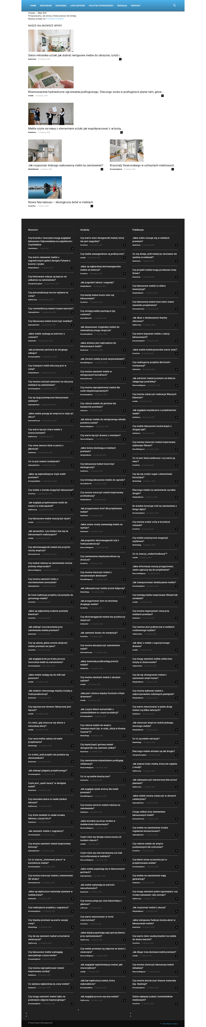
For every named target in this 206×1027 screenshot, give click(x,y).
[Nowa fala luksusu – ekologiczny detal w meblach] (60, 187)
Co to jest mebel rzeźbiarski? (44, 461)
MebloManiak (33, 169)
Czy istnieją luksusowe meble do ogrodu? (102, 479)
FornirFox (31, 206)
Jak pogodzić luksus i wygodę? (97, 282)
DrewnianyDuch (116, 169)
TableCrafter (137, 634)
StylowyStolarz (33, 312)
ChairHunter (33, 248)
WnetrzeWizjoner (34, 570)
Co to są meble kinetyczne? (95, 776)
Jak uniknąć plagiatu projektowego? (47, 770)
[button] (174, 5)
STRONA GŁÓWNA (54, 19)
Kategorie (60, 5)
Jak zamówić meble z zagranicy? (46, 831)
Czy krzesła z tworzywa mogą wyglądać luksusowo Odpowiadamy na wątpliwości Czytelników (50, 241)
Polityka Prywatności (101, 5)
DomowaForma (34, 420)
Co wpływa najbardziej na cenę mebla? (49, 983)
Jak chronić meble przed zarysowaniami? (102, 358)
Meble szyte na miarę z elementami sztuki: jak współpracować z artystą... (75, 128)
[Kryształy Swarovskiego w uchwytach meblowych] (142, 150)
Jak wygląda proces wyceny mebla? (99, 996)
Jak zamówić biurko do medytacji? (99, 632)
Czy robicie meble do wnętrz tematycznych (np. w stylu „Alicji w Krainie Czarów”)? (102, 728)
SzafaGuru (32, 132)
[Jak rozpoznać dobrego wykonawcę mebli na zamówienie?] (65, 150)
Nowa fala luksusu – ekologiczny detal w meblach (60, 202)
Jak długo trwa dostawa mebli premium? (154, 952)
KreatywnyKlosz (34, 357)
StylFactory (32, 300)
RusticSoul (32, 59)
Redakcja (122, 5)
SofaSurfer (32, 341)
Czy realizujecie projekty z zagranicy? (48, 907)
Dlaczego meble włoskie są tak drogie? (153, 751)
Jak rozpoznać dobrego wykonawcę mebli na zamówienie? (65, 165)
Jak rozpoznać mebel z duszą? (149, 907)
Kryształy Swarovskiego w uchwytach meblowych (142, 165)
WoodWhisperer (86, 363)
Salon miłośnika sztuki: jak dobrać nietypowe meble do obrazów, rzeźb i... (74, 55)
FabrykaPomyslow (35, 284)
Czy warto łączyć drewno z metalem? (100, 435)
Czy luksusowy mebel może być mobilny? (50, 321)
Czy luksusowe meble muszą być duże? (49, 518)
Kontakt (135, 5)
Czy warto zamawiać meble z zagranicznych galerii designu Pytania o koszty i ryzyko (49, 260)
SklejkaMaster (33, 268)
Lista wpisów (77, 5)
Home (33, 5)
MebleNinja (32, 746)
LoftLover (84, 410)
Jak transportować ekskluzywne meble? (154, 582)
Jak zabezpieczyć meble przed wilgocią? (102, 588)
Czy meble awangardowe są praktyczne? (102, 253)
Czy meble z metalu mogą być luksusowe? (51, 490)
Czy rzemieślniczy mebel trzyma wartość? (51, 308)
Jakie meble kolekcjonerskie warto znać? (154, 349)
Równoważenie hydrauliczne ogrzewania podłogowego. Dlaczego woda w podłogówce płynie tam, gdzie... (96, 92)
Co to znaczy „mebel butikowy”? (149, 553)
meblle (30, 96)
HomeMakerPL (86, 318)
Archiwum (46, 5)
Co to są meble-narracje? (146, 738)
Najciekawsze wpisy (170, 1023)
